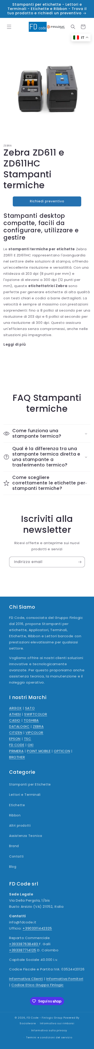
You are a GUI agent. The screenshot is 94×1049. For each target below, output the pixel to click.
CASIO (14, 720)
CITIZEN (15, 732)
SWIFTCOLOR (35, 714)
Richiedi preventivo (47, 201)
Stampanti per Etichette (30, 784)
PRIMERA (16, 751)
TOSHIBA (31, 720)
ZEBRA (38, 726)
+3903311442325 (37, 928)
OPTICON (62, 751)
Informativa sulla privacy (49, 1030)
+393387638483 (24, 944)
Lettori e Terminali (24, 794)
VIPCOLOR (34, 732)
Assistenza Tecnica (25, 835)
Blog (12, 866)
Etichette (17, 805)
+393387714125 (22, 950)
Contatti (16, 856)
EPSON (15, 738)
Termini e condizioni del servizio (49, 1037)
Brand (14, 846)
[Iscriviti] (80, 562)
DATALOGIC (19, 726)
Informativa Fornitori (64, 978)
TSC (27, 738)
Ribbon (15, 815)
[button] (9, 27)
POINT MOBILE (38, 751)
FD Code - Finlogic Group (45, 1017)
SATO (30, 708)
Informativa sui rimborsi (57, 1023)
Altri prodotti (20, 825)
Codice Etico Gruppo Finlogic (37, 984)
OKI (31, 744)
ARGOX (15, 708)
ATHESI (15, 714)
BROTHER (17, 757)
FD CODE (16, 744)
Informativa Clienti (26, 978)
